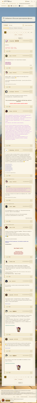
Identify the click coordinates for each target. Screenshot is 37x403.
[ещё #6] (31, 176)
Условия (18, 396)
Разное (15, 47)
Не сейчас (12, 400)
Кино (17, 3)
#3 (23, 72)
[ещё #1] (31, 51)
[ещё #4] (31, 106)
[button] (27, 1)
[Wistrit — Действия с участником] (31, 206)
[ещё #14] (31, 334)
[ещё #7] (31, 200)
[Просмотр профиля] (6, 41)
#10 (23, 261)
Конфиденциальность (24, 396)
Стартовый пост (7, 47)
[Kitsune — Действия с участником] (31, 111)
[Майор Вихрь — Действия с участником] (31, 150)
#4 (23, 91)
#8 (23, 206)
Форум (7, 3)
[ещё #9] (31, 257)
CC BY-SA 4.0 (18, 391)
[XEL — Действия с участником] (31, 281)
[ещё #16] (31, 372)
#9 (23, 227)
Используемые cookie (32, 396)
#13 (23, 294)
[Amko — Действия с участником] (31, 56)
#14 (23, 311)
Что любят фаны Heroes (12, 3)
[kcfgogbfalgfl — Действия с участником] (31, 41)
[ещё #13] (31, 307)
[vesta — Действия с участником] (31, 227)
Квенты (12, 47)
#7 (23, 181)
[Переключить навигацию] (34, 1)
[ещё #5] (31, 145)
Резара (6, 48)
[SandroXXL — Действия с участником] (31, 295)
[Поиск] (32, 1)
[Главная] (7, 1)
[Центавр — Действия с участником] (31, 261)
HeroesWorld (3, 3)
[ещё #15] (31, 351)
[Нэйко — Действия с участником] (31, 311)
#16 (23, 355)
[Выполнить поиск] (23, 25)
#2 (23, 55)
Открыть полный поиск (28, 25)
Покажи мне (8, 400)
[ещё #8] (31, 221)
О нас (14, 396)
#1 (23, 40)
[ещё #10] (31, 276)
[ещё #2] (31, 68)
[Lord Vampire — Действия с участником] (31, 91)
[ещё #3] (31, 87)
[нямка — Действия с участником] (31, 72)
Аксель (9, 48)
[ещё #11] (31, 290)
